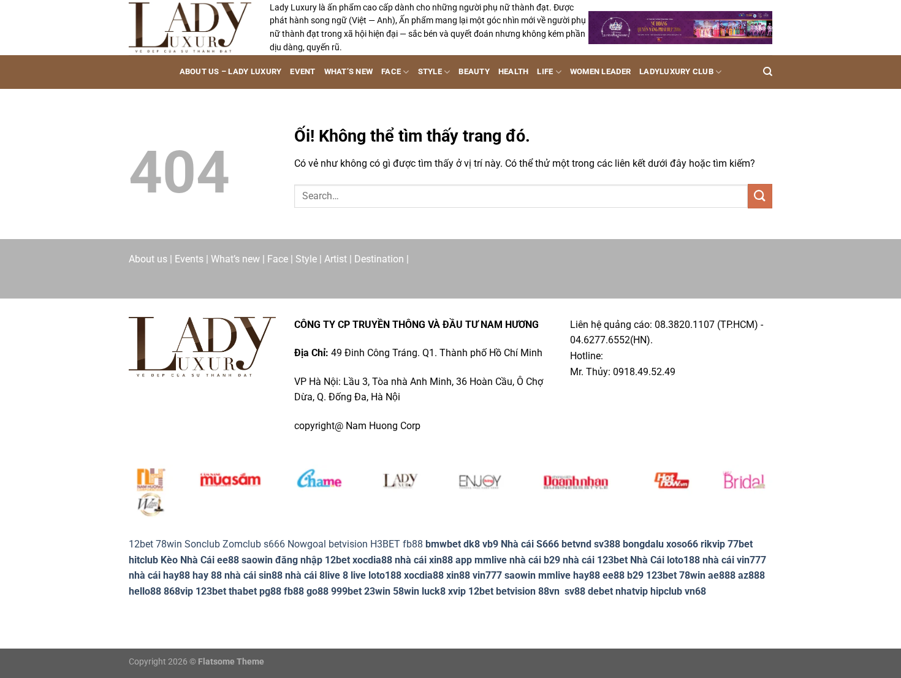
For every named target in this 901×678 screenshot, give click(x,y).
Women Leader (600, 71)
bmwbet (443, 544)
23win (377, 591)
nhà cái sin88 (253, 575)
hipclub (666, 591)
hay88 (586, 575)
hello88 (145, 591)
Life (545, 71)
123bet (661, 575)
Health (513, 71)
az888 (751, 575)
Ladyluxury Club (676, 71)
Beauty (474, 71)
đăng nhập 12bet (312, 560)
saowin (257, 560)
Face (391, 71)
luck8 (434, 591)
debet (600, 591)
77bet (740, 544)
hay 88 (207, 575)
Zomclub (241, 544)
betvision (348, 544)
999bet (346, 591)
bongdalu (643, 544)
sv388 (607, 544)
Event (302, 71)
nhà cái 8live (312, 575)
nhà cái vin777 (734, 560)
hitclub (143, 560)
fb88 (294, 591)
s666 (274, 544)
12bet (141, 544)
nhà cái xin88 (424, 560)
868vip (178, 591)
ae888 (722, 575)
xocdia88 (372, 560)
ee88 (228, 560)
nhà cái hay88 (159, 575)
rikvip (713, 544)
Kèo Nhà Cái (188, 560)
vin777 (487, 575)
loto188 (384, 575)
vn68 (695, 591)
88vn (549, 591)
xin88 (458, 575)
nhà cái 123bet (595, 560)
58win (406, 591)
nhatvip (631, 591)
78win (169, 544)
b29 (635, 575)
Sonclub (202, 544)
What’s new (348, 71)
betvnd (576, 544)
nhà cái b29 (534, 560)
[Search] (767, 71)
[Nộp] (760, 196)
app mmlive (481, 560)
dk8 (471, 544)
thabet (243, 591)
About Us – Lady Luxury (231, 71)
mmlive (554, 575)
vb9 (490, 544)
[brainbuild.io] (190, 27)
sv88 (575, 591)
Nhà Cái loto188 (665, 560)
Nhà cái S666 (530, 544)
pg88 (270, 591)
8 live (354, 575)
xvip (457, 591)
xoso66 (682, 544)
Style (430, 71)
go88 (317, 591)
